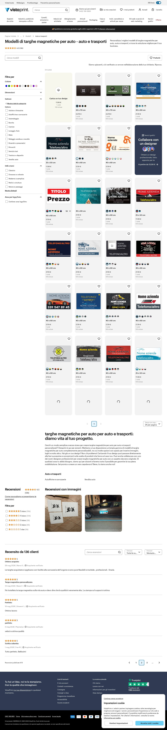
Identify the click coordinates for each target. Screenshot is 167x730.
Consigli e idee (63, 693)
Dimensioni (10, 92)
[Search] (119, 552)
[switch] (156, 2)
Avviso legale (56, 716)
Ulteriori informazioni (107, 29)
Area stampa (97, 693)
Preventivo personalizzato (50, 3)
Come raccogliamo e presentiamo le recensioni (20, 497)
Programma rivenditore (66, 696)
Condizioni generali (44, 716)
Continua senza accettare (113, 698)
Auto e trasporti (41, 36)
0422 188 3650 (10, 716)
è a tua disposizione (22, 690)
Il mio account (62, 683)
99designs (21, 3)
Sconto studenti (63, 703)
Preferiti (156, 58)
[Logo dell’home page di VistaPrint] (17, 10)
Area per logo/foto (13, 197)
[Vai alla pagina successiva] (159, 662)
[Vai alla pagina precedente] (129, 662)
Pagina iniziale (10, 36)
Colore (8, 81)
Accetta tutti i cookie (149, 723)
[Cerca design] (39, 58)
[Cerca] (66, 10)
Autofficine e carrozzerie (55, 479)
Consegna (61, 690)
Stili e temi (9, 166)
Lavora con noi (98, 686)
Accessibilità (62, 699)
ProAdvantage (32, 3)
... (20, 36)
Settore (8, 99)
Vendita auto (90, 479)
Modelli (28, 36)
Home (18, 716)
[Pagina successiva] (101, 424)
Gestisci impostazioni (118, 723)
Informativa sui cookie (112, 718)
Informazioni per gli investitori (104, 690)
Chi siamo (96, 683)
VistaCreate (9, 3)
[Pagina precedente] (87, 424)
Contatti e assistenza (65, 686)
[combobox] (49, 10)
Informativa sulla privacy (29, 716)
